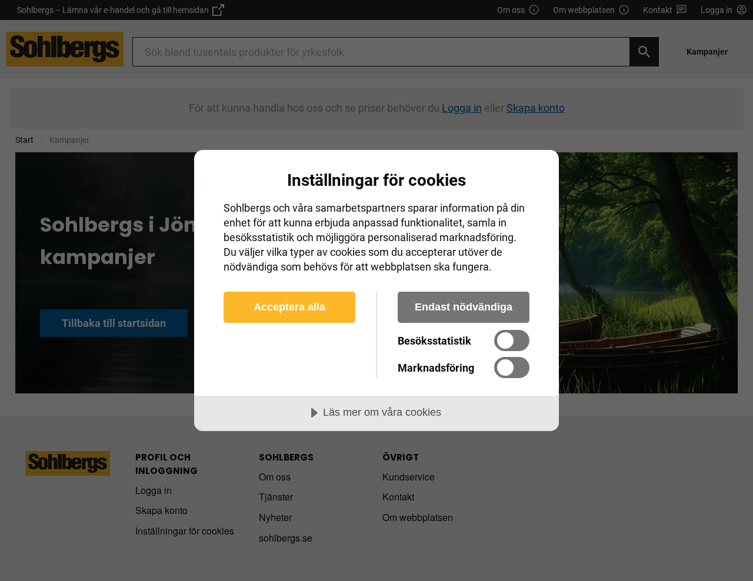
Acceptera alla (289, 307)
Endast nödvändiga (463, 307)
